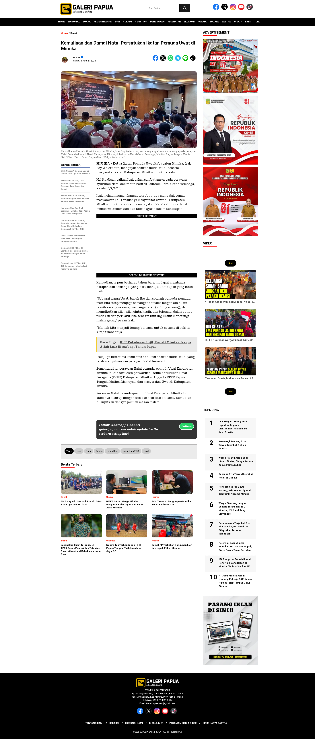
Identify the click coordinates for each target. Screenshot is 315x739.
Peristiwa (141, 21)
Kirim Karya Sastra (215, 723)
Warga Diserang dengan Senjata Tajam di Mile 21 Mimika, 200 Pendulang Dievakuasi (232, 508)
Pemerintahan (103, 21)
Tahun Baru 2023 (130, 451)
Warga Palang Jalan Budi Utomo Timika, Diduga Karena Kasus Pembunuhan (236, 461)
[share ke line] (186, 60)
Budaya (214, 21)
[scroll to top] (302, 733)
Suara (87, 21)
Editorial (74, 21)
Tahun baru (112, 451)
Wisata (238, 21)
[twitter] (225, 9)
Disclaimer (156, 723)
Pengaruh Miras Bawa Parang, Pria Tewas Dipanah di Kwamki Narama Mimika (235, 490)
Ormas (99, 451)
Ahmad (76, 57)
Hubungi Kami (134, 723)
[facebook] (217, 9)
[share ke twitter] (164, 60)
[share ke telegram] (178, 60)
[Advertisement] (75, 330)
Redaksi (114, 723)
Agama (202, 21)
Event (249, 21)
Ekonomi (189, 21)
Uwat (146, 451)
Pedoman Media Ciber (183, 723)
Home (61, 21)
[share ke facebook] (156, 60)
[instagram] (233, 9)
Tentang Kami (94, 723)
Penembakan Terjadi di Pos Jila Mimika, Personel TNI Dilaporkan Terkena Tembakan (234, 528)
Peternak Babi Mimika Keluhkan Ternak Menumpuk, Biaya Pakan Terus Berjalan (235, 546)
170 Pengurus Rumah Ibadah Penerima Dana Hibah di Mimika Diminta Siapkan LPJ (235, 563)
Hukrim (127, 21)
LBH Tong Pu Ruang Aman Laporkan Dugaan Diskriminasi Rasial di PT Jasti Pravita (233, 427)
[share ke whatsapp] (171, 60)
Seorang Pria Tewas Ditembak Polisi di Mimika (236, 476)
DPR (117, 21)
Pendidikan (157, 21)
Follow (186, 426)
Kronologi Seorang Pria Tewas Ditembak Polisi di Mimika (233, 445)
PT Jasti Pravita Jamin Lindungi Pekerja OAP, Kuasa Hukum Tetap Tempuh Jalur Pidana (235, 581)
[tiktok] (250, 9)
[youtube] (242, 9)
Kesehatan (174, 21)
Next (230, 263)
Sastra (226, 21)
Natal (88, 451)
